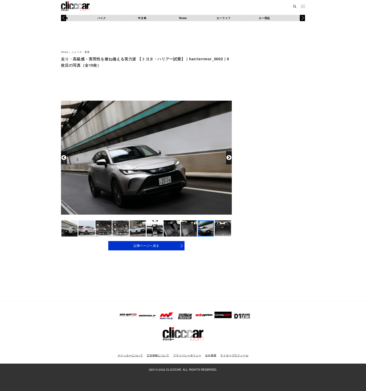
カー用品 (264, 18)
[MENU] (303, 6)
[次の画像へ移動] (229, 157)
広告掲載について (158, 355)
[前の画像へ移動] (64, 157)
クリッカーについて (130, 355)
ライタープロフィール (234, 355)
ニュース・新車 (80, 52)
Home (183, 18)
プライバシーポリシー (187, 355)
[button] (302, 18)
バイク (101, 18)
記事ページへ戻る (146, 245)
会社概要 (210, 355)
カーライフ (224, 18)
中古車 (142, 18)
